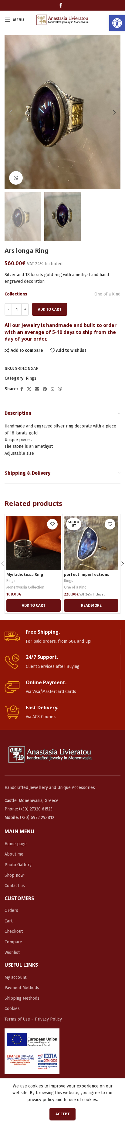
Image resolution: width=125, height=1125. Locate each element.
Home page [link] (16, 843)
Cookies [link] (12, 1008)
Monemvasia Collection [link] (25, 587)
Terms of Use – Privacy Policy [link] (33, 1019)
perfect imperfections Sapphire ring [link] (86, 577)
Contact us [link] (15, 885)
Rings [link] (31, 378)
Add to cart (49, 309)
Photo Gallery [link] (18, 864)
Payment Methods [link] (22, 987)
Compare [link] (13, 942)
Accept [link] (62, 1114)
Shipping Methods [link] (22, 998)
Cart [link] (8, 921)
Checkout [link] (14, 931)
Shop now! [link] (15, 875)
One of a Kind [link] (107, 294)
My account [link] (15, 977)
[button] (11, 112)
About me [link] (14, 854)
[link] (117, 23)
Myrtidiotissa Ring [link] (24, 574)
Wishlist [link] (12, 952)
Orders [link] (11, 910)
